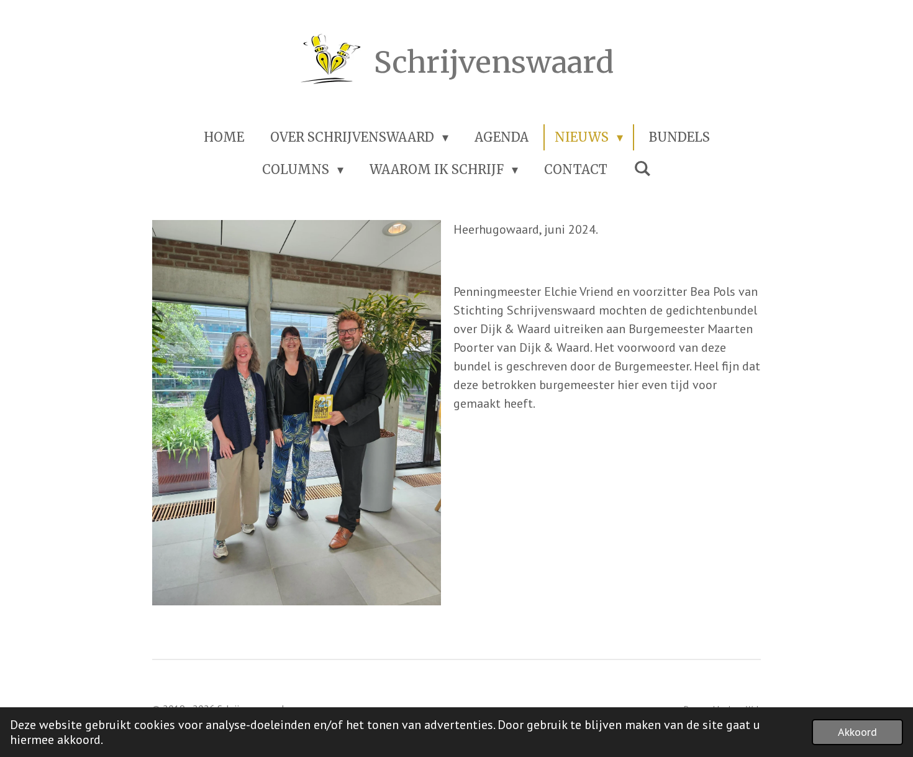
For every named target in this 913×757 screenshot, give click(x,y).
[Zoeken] (642, 168)
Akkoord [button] (857, 732)
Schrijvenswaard (494, 62)
